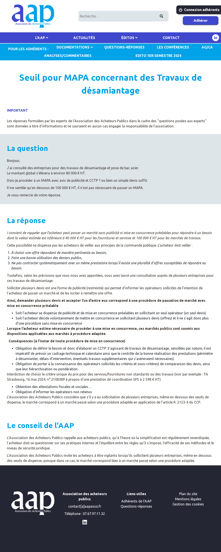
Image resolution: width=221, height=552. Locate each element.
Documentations (73, 47)
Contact (171, 38)
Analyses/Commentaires (68, 56)
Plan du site (188, 494)
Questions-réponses (136, 506)
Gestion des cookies (188, 504)
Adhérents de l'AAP (136, 501)
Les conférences (173, 47)
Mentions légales (188, 499)
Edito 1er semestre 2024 (158, 56)
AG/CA (207, 47)
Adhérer (201, 20)
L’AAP (40, 38)
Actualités (84, 38)
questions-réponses (124, 47)
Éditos (127, 38)
